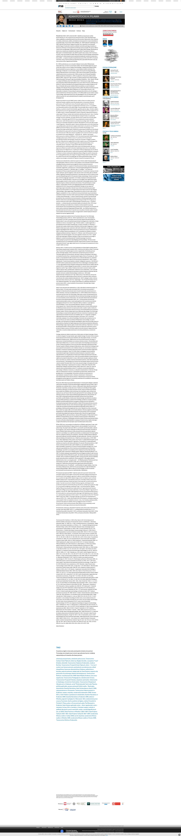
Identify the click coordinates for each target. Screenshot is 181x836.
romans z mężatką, (68, 692)
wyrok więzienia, (79, 716)
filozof (111, 152)
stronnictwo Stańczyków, (71, 682)
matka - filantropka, (89, 686)
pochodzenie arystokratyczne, (83, 667)
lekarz (111, 159)
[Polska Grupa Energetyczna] (70, 809)
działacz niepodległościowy (115, 111)
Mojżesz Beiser (114, 156)
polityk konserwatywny (114, 86)
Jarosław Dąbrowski (115, 108)
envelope (63, 26)
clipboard (61, 26)
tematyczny (57, 827)
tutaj (107, 835)
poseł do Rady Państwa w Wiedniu (107, 21)
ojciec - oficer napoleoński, (85, 705)
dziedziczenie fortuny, (88, 677)
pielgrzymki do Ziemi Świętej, (81, 671)
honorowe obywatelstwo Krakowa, (74, 669)
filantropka (112, 81)
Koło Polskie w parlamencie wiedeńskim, (72, 694)
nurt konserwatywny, (67, 667)
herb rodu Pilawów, (91, 684)
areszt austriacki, (73, 709)
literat (111, 138)
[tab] (58, 31)
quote (69, 26)
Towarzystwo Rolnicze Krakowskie (66, 720)
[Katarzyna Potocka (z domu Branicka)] (106, 92)
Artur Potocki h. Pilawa (115, 83)
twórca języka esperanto (114, 104)
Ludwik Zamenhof (114, 101)
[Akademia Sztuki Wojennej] (81, 803)
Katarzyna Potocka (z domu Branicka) (115, 91)
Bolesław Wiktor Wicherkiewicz (114, 116)
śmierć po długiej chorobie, (79, 661)
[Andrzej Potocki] (106, 72)
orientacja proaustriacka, (63, 658)
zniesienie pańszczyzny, (78, 658)
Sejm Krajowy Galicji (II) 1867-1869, (79, 713)
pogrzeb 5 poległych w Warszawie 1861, (74, 699)
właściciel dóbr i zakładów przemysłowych (103, 20)
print (66, 26)
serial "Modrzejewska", (79, 684)
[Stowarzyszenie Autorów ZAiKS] (106, 803)
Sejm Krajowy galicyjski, (70, 705)
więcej (104, 128)
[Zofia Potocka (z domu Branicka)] (106, 79)
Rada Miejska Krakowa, (84, 675)
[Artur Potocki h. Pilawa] (106, 86)
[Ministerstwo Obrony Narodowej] (74, 803)
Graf (110, 46)
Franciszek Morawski (115, 122)
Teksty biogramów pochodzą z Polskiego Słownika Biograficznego (111, 825)
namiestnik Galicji (113, 73)
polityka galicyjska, (62, 686)
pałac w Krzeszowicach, (74, 703)
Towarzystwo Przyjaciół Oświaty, (66, 680)
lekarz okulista (113, 119)
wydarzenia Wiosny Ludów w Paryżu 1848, (83, 718)
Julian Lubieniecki (114, 142)
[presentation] (58, 31)
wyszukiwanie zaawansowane (70, 7)
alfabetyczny (50, 827)
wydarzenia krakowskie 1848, (82, 692)
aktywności (44, 827)
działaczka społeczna (114, 95)
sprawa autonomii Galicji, (75, 686)
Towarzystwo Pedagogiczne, (72, 677)
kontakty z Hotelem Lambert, (80, 707)
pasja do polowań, (67, 671)
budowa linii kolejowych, (79, 673)
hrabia (88, 20)
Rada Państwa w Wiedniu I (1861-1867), (77, 711)
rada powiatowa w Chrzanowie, (65, 690)
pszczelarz (112, 145)
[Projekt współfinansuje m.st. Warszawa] (123, 803)
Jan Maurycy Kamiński (115, 135)
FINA (70, 0)
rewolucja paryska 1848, (69, 675)
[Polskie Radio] (116, 803)
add (72, 26)
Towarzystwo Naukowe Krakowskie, (79, 663)
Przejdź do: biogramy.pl (62, 0)
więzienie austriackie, (82, 680)
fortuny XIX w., (66, 707)
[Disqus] (77, 740)
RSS (120, 0)
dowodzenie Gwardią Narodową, (66, 688)
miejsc (62, 827)
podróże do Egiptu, (78, 701)
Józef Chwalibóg (114, 149)
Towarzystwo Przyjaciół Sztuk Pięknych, (73, 665)
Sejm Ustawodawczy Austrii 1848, (86, 688)
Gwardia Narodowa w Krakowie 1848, (77, 697)
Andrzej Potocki (114, 70)
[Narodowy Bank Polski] (93, 803)
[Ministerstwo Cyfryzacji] (67, 803)
